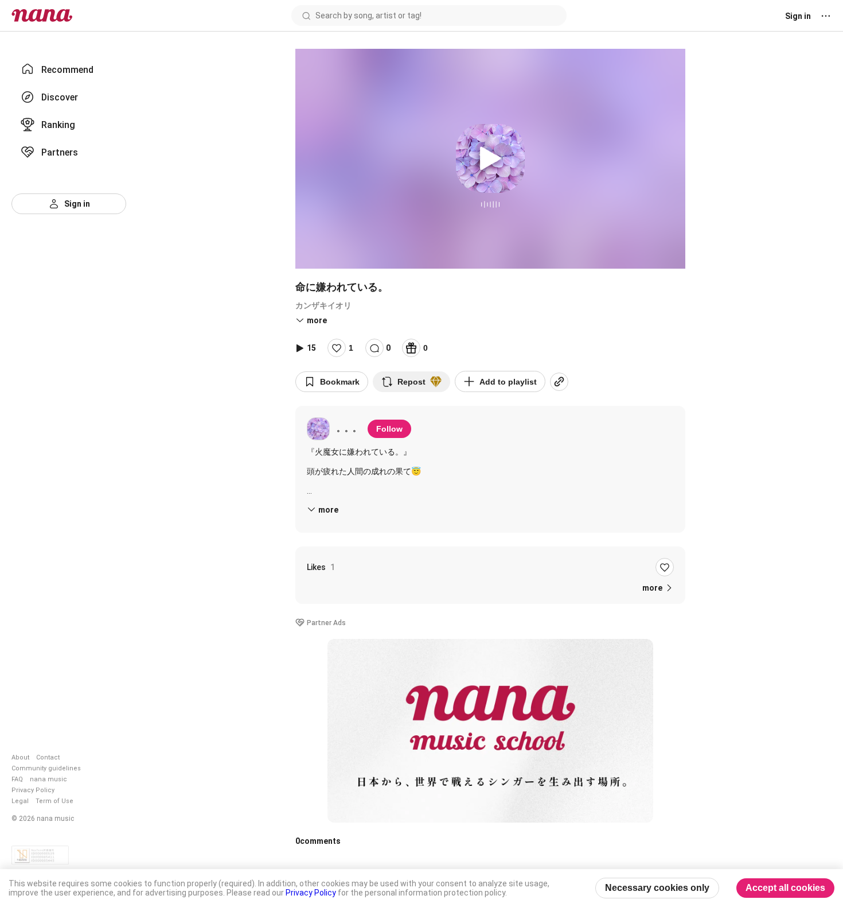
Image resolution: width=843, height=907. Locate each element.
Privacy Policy (32, 790)
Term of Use (54, 801)
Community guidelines (46, 768)
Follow (389, 428)
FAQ (17, 779)
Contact (48, 757)
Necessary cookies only (657, 888)
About (20, 757)
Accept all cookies (785, 888)
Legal (20, 801)
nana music (48, 779)
